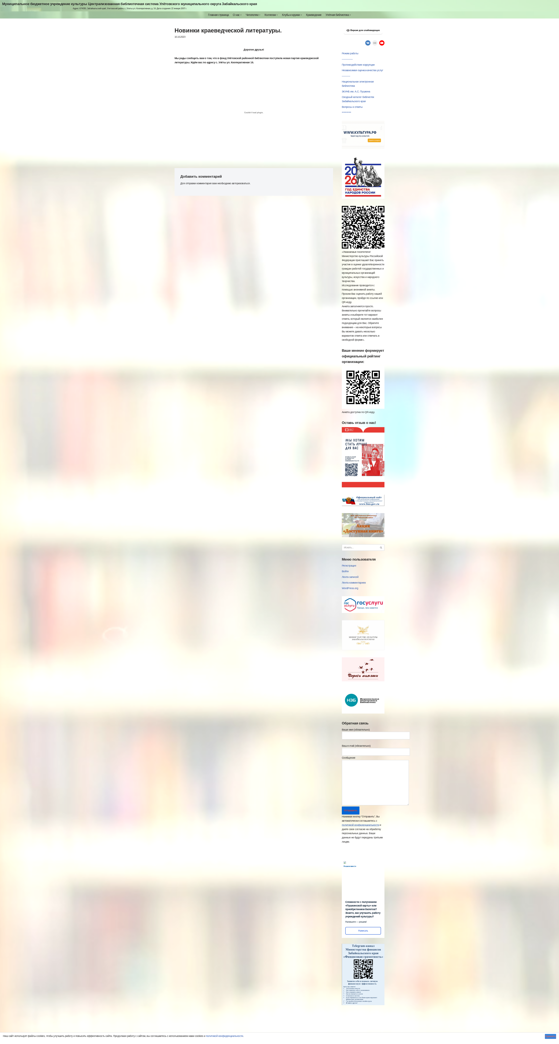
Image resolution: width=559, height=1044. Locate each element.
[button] (241, 15)
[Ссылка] (374, 43)
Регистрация (349, 565)
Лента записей (350, 577)
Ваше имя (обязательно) (356, 729)
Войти (345, 571)
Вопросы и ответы (352, 107)
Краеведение (313, 14)
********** (346, 112)
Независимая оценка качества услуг (362, 70)
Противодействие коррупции (358, 64)
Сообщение (348, 757)
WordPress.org (350, 588)
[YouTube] (381, 43)
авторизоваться (241, 183)
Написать (363, 930)
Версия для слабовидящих (365, 30)
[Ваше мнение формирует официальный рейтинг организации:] (363, 407)
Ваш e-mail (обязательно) (356, 745)
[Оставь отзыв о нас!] (363, 486)
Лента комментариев (354, 582)
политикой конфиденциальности (360, 825)
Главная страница (218, 14)
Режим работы (350, 53)
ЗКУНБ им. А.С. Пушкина (356, 91)
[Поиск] (381, 547)
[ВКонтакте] (367, 43)
